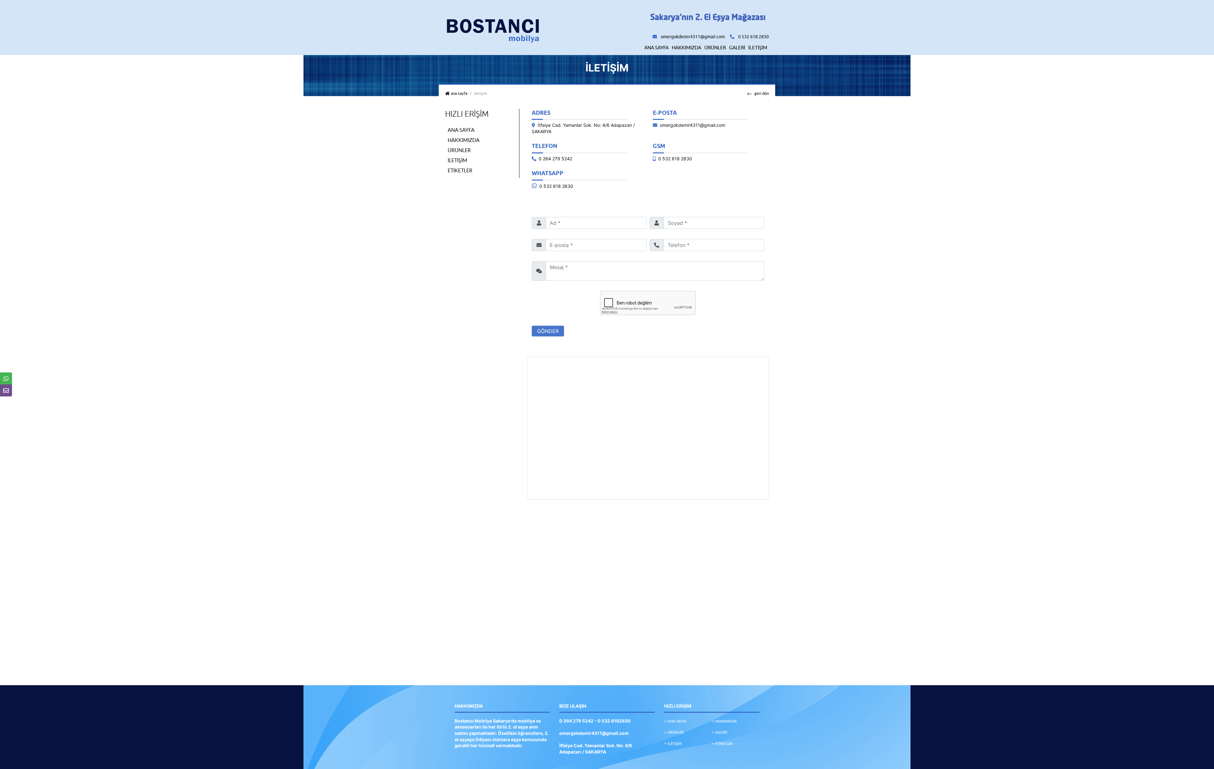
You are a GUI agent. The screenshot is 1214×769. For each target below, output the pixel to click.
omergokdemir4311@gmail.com (693, 37)
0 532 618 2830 (556, 186)
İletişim (757, 47)
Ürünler (715, 47)
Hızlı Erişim (467, 114)
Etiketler (460, 170)
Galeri (737, 47)
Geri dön (761, 93)
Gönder (548, 331)
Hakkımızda (686, 47)
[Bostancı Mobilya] (492, 27)
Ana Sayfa (656, 47)
